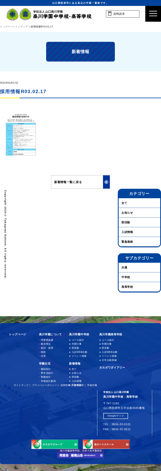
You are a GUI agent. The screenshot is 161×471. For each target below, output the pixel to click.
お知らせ (127, 212)
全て (124, 203)
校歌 (43, 352)
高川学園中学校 (79, 334)
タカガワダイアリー (112, 367)
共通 (124, 267)
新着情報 (75, 363)
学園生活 (45, 363)
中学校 (126, 277)
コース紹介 (78, 340)
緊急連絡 (127, 241)
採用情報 (65, 385)
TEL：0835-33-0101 (117, 424)
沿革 (43, 356)
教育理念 (46, 344)
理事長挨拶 (47, 340)
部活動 (126, 222)
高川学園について (50, 334)
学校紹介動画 (48, 381)
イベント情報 (79, 356)
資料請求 (79, 385)
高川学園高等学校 (111, 334)
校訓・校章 (47, 348)
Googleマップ (116, 415)
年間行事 (77, 344)
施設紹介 (46, 369)
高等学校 (127, 286)
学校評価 (92, 385)
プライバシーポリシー (44, 385)
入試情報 (127, 232)
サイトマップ (21, 385)
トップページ (17, 334)
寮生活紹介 (47, 373)
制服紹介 (46, 377)
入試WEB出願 (79, 352)
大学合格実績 (109, 360)
